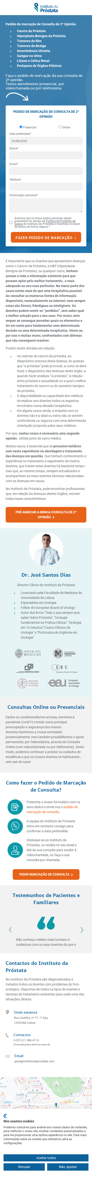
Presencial (29, 127)
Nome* (13, 148)
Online (66, 127)
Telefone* (15, 179)
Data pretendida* (20, 133)
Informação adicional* (23, 195)
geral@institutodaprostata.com (34, 1061)
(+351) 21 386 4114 (26, 1040)
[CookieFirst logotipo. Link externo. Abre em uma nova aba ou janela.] (5, 1116)
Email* (13, 164)
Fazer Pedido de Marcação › (46, 237)
